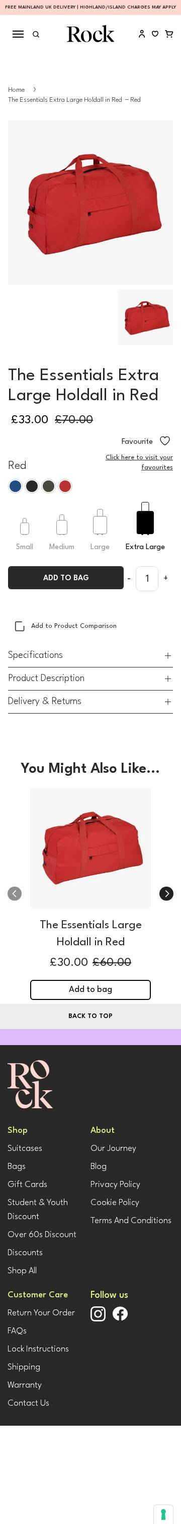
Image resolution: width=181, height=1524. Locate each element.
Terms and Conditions (130, 1221)
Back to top (90, 1016)
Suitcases (25, 1148)
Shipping (24, 1367)
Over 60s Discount (42, 1235)
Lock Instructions (38, 1349)
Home (16, 90)
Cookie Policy (114, 1203)
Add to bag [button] (90, 989)
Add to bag (66, 578)
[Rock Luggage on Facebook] (120, 1319)
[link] (90, 850)
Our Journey (113, 1148)
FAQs (17, 1331)
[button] (166, 894)
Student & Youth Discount (38, 1210)
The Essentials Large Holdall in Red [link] (91, 934)
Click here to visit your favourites (139, 462)
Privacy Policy (115, 1184)
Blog (98, 1166)
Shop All (22, 1271)
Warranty (25, 1385)
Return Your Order (41, 1313)
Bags (17, 1166)
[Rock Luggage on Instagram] (98, 1319)
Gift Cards (27, 1184)
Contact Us (28, 1403)
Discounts (25, 1253)
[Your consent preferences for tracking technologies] (163, 1514)
